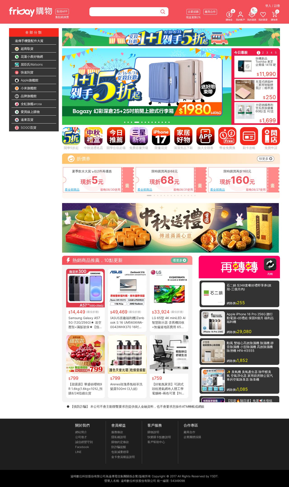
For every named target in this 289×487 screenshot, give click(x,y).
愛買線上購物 (30, 112)
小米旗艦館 (28, 88)
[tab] (124, 122)
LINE (78, 452)
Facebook (82, 447)
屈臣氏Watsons (31, 64)
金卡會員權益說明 (123, 457)
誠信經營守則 (84, 442)
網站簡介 (81, 432)
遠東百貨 (26, 119)
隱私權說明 (118, 437)
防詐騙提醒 (118, 447)
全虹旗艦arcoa (31, 104)
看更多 (177, 260)
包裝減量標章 (120, 452)
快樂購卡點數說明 (159, 437)
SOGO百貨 (28, 127)
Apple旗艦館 (29, 80)
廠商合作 (189, 432)
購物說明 (153, 432)
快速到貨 (26, 72)
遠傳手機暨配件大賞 (29, 41)
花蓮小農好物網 (31, 56)
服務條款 (117, 432)
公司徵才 (81, 437)
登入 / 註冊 (272, 5)
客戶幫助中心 (156, 442)
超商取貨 (26, 48)
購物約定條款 (120, 442)
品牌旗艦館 (28, 96)
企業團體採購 (192, 437)
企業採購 (193, 11)
